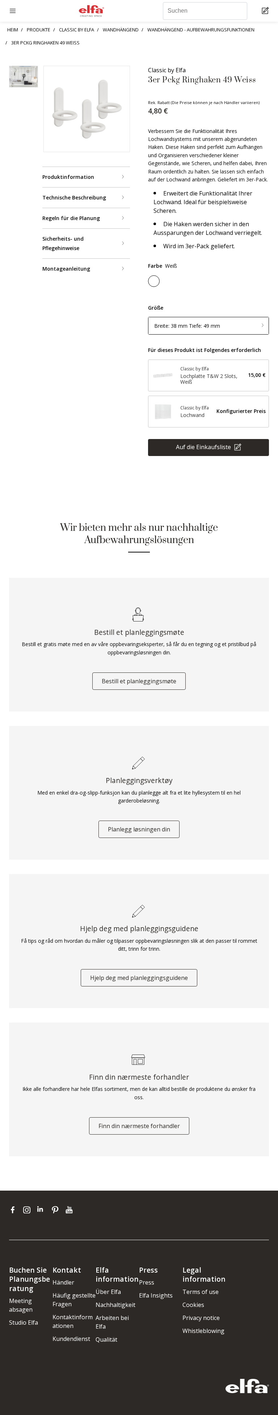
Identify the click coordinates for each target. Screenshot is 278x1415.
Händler (63, 1282)
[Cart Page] (266, 11)
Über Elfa (108, 1292)
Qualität (106, 1339)
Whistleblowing (203, 1331)
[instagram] (28, 1209)
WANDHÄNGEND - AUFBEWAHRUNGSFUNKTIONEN (200, 29)
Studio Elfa (23, 1322)
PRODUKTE (38, 29)
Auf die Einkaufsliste (204, 447)
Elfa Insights (156, 1295)
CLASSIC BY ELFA (76, 29)
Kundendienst (71, 1339)
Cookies (193, 1305)
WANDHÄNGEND (121, 29)
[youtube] (70, 1209)
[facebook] (14, 1209)
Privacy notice (201, 1318)
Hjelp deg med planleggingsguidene (139, 978)
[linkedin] (42, 1209)
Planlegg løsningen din (139, 829)
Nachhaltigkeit (115, 1305)
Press (146, 1282)
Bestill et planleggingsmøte (139, 681)
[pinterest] (56, 1209)
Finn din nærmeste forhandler (139, 1126)
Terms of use (200, 1292)
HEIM (12, 29)
